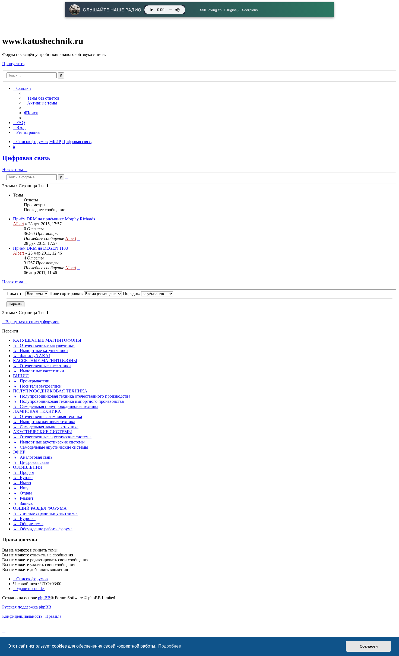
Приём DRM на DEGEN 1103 (40, 248)
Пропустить (13, 63)
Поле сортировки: (66, 293)
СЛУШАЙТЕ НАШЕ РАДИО (112, 9)
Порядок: (132, 293)
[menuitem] (41, 98)
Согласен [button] (369, 646)
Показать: (16, 293)
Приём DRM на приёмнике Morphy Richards (54, 219)
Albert (18, 223)
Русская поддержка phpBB (26, 607)
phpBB (44, 597)
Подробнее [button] (169, 646)
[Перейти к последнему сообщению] (78, 238)
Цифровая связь (26, 157)
